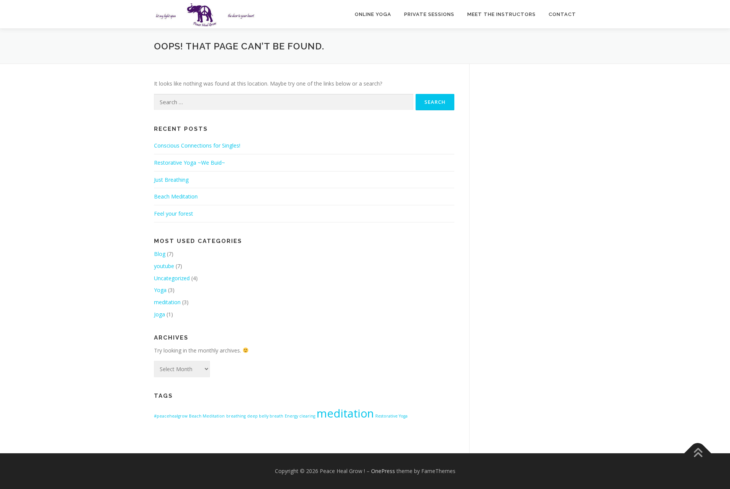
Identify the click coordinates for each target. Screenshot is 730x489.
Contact (562, 14)
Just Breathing (171, 179)
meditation (167, 302)
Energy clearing (300, 416)
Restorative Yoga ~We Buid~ (189, 162)
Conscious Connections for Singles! (197, 145)
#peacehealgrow (170, 416)
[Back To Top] (697, 453)
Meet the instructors (501, 14)
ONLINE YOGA (373, 14)
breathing (236, 416)
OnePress (383, 471)
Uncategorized (172, 278)
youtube (164, 266)
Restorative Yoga (391, 416)
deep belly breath (265, 416)
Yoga (160, 290)
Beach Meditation (176, 196)
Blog (159, 253)
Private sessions (429, 14)
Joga (159, 314)
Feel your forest (173, 213)
